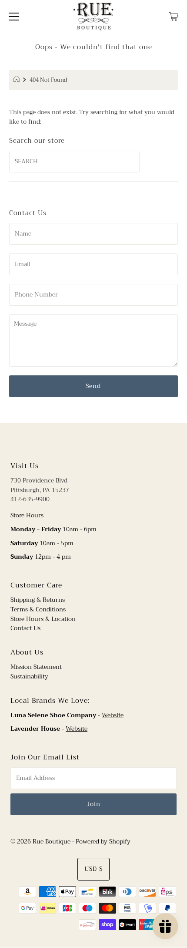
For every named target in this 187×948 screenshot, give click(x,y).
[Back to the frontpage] (17, 80)
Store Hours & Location (43, 619)
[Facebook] (85, 441)
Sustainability (29, 676)
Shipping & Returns (37, 600)
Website (113, 715)
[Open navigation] (14, 16)
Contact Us (25, 628)
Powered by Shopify (103, 842)
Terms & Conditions (38, 609)
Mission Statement (36, 667)
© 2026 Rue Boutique (40, 842)
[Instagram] (100, 441)
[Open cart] (174, 16)
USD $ (93, 869)
